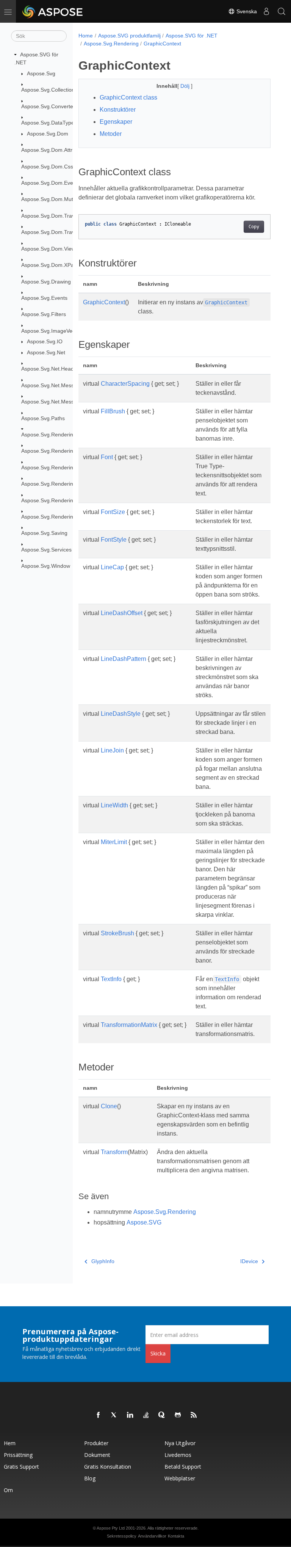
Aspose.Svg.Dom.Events (50, 183)
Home (85, 36)
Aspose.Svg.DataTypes (49, 123)
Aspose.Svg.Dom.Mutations (54, 199)
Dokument (97, 1454)
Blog (89, 1478)
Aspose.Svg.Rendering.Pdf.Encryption (67, 500)
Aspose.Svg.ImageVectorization (59, 331)
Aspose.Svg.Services (46, 550)
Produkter (96, 1443)
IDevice (249, 1261)
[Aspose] (53, 11)
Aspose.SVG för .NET (191, 36)
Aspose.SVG (144, 1222)
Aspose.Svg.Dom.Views (49, 249)
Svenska (246, 11)
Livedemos (177, 1454)
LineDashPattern (123, 659)
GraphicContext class (128, 97)
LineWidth (114, 805)
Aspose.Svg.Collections (49, 90)
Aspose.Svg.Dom (47, 134)
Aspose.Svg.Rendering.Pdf (53, 484)
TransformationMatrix (129, 1025)
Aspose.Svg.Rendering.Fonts (56, 451)
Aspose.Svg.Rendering (48, 435)
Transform (114, 1152)
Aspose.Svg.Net (46, 352)
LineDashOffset (121, 613)
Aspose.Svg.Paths (43, 418)
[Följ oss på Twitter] (114, 1415)
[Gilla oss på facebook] (98, 1415)
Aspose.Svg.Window (45, 566)
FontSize (113, 512)
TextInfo (111, 979)
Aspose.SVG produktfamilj (129, 36)
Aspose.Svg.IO (45, 341)
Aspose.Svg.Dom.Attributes (54, 150)
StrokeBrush (117, 933)
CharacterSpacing (125, 383)
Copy (254, 226)
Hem (10, 1443)
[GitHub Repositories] (178, 1415)
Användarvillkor (152, 1536)
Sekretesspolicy (121, 1536)
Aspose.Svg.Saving (44, 533)
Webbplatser (179, 1478)
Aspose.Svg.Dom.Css (47, 167)
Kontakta (176, 1536)
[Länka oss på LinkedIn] (130, 1415)
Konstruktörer (118, 109)
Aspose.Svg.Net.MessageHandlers (63, 402)
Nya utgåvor (180, 1443)
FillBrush (113, 411)
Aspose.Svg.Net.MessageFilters (59, 385)
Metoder (111, 134)
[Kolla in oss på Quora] (162, 1415)
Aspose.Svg (41, 73)
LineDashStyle (121, 713)
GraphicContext (162, 44)
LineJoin (112, 750)
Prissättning (18, 1454)
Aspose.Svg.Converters (49, 106)
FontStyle (114, 539)
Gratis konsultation (107, 1466)
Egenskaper (116, 121)
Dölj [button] (185, 86)
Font (107, 457)
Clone (109, 1106)
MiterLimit (114, 842)
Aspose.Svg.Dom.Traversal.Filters (62, 232)
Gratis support (21, 1466)
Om (8, 1490)
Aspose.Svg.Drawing (46, 282)
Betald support (182, 1466)
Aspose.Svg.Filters (43, 314)
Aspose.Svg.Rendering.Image (57, 467)
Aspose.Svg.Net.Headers (51, 369)
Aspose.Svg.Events (44, 298)
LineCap (112, 567)
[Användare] (266, 11)
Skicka (158, 1353)
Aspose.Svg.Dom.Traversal (53, 216)
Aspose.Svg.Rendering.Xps (54, 517)
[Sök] (281, 11)
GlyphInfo (102, 1261)
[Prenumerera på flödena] (194, 1415)
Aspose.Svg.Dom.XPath (49, 265)
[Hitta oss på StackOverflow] (146, 1415)
